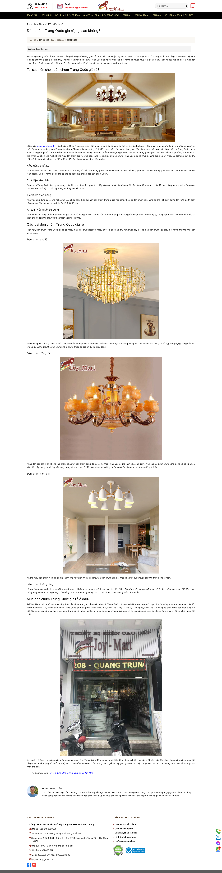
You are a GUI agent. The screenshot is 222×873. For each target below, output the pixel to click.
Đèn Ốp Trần (73, 15)
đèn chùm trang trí (46, 146)
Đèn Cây (157, 15)
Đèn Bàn (127, 15)
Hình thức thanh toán (125, 837)
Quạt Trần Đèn (91, 15)
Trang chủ (32, 15)
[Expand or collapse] (188, 49)
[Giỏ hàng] (193, 5)
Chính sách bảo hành (125, 824)
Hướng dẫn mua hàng (125, 841)
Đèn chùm (47, 15)
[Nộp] (186, 6)
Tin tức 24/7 (45, 24)
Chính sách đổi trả (124, 828)
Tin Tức (189, 15)
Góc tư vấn (58, 24)
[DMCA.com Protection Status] (118, 850)
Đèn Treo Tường (110, 15)
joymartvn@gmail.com (43, 859)
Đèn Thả (59, 15)
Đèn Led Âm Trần (173, 15)
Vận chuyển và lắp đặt (126, 832)
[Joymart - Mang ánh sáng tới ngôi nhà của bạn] (111, 6)
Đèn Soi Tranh (142, 15)
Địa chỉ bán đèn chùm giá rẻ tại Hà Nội (71, 773)
